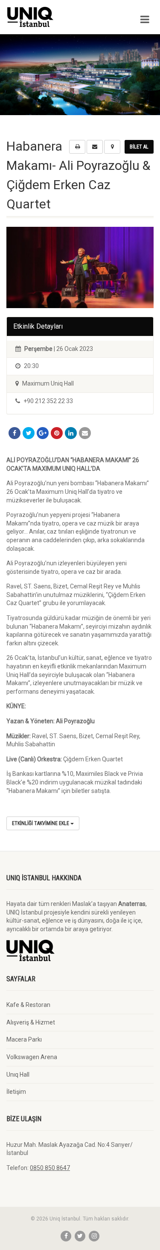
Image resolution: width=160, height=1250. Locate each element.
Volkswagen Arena (31, 1057)
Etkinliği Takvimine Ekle (41, 823)
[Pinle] (57, 433)
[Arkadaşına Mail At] (85, 433)
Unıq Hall (17, 1074)
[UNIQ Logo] (53, 16)
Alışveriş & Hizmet (30, 1022)
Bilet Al (139, 147)
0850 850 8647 (50, 1167)
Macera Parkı (24, 1039)
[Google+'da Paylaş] (43, 433)
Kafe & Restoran (28, 1004)
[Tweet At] (29, 433)
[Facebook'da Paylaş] (14, 433)
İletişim (16, 1091)
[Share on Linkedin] (71, 433)
